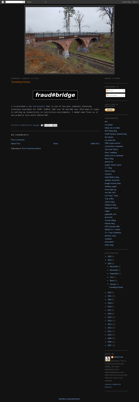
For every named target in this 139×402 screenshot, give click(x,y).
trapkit (107, 211)
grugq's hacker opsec (113, 165)
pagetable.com (110, 214)
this (106, 122)
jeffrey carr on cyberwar (114, 156)
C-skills (69, 11)
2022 (110, 293)
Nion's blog (109, 159)
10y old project (37, 106)
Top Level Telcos (111, 149)
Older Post (95, 144)
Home (55, 144)
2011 (110, 331)
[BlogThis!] (48, 125)
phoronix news (110, 236)
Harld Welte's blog (112, 177)
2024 (110, 260)
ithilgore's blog (110, 205)
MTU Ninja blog (111, 131)
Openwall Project (111, 208)
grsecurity (109, 217)
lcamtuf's (108, 174)
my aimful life (110, 140)
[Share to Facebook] (53, 125)
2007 (110, 345)
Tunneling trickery (116, 287)
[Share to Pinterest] (56, 125)
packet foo (109, 162)
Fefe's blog (109, 245)
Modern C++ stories (112, 230)
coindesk (108, 239)
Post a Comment (17, 140)
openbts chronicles (112, 180)
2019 (110, 303)
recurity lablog (110, 220)
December (114, 267)
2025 (110, 256)
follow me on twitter (112, 128)
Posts (110, 91)
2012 (110, 328)
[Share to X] (50, 125)
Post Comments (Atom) (31, 148)
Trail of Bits (109, 199)
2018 (110, 307)
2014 (110, 321)
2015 (110, 317)
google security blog (113, 183)
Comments (112, 95)
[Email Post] (42, 125)
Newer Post (15, 144)
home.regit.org (110, 190)
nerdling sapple (111, 186)
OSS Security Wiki (112, 227)
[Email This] (45, 125)
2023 (110, 264)
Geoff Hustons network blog (116, 134)
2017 (110, 310)
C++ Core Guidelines (113, 233)
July (112, 277)
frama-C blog (110, 171)
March (112, 281)
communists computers (114, 146)
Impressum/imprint (69, 399)
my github (109, 125)
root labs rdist (110, 193)
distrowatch (109, 242)
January (113, 284)
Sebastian (118, 357)
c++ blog (108, 168)
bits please (109, 137)
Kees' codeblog (111, 153)
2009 (110, 338)
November (114, 270)
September (114, 274)
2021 (110, 296)
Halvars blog (110, 223)
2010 (110, 335)
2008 (110, 342)
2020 (110, 300)
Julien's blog (109, 202)
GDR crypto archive (112, 143)
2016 (110, 314)
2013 (110, 324)
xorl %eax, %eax (111, 196)
